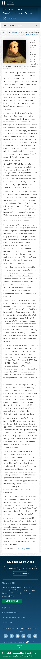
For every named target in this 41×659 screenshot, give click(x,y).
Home (4, 32)
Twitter (6, 636)
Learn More (12, 601)
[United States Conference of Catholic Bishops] (8, 3)
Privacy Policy (28, 656)
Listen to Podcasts (27, 568)
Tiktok (35, 636)
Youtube (17, 636)
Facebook (12, 636)
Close (19, 645)
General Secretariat (15, 32)
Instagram (29, 636)
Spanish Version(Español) (31, 34)
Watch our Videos (20, 573)
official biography (22, 548)
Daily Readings (11, 568)
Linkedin (23, 636)
